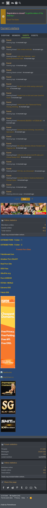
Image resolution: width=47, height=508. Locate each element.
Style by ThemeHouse (8, 505)
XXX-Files (4, 269)
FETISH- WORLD (7, 283)
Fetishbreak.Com (7, 254)
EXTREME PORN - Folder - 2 (11, 245)
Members (16, 35)
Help (23, 498)
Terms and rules (7, 498)
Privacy (17, 498)
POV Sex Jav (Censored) (25, 171)
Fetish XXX (5, 292)
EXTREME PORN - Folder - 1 (11, 240)
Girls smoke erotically (24, 49)
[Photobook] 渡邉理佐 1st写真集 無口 (29, 120)
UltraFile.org (6, 273)
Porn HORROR (6, 278)
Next (24, 199)
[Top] (27, 498)
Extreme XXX (6, 288)
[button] (3, 3)
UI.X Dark (4, 496)
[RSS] (30, 498)
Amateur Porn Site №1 (9, 259)
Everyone (5, 35)
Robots (34, 35)
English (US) (15, 496)
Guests (26, 35)
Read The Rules (13, 20)
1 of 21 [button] (16, 199)
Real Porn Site (6, 264)
